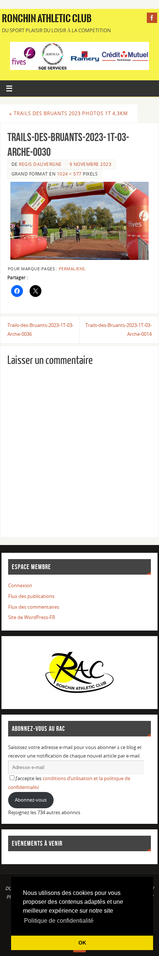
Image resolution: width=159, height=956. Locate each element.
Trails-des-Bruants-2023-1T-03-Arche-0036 (40, 329)
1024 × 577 (69, 174)
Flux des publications (31, 596)
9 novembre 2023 (91, 164)
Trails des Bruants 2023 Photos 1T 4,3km (68, 113)
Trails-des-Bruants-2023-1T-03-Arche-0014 (118, 329)
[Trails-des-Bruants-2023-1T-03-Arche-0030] (79, 221)
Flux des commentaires (33, 607)
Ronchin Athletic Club (47, 18)
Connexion (20, 585)
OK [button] (82, 943)
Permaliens (72, 268)
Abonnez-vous (31, 800)
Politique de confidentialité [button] (59, 920)
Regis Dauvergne (40, 164)
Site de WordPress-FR (31, 617)
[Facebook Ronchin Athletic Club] (152, 18)
